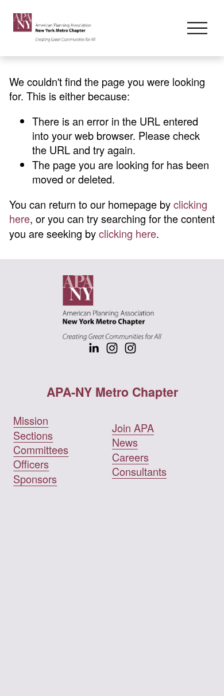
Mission (30, 420)
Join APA (133, 428)
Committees (40, 450)
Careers (130, 457)
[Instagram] (112, 348)
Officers (31, 464)
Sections (33, 435)
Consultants (139, 471)
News (125, 442)
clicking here (127, 233)
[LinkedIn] (93, 348)
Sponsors (35, 479)
